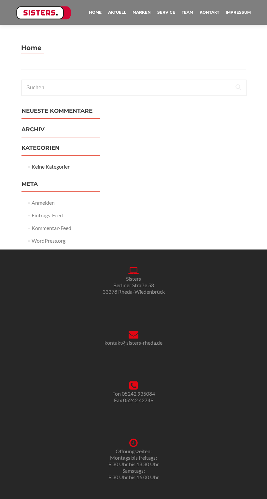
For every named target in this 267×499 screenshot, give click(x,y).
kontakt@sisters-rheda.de (133, 342)
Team (187, 12)
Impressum (238, 12)
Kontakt (209, 12)
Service (166, 12)
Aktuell (117, 12)
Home (95, 12)
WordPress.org (48, 240)
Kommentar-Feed (51, 228)
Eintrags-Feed (47, 215)
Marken (142, 12)
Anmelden (43, 202)
